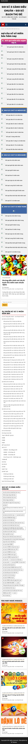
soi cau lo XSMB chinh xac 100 (10, 549)
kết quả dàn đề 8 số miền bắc (15, 94)
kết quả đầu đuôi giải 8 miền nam (14, 190)
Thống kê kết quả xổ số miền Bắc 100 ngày (13, 585)
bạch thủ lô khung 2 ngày (8, 481)
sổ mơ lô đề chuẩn (6, 277)
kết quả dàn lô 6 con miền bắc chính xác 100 (14, 367)
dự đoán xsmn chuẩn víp (8, 381)
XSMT (3, 442)
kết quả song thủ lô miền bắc (15, 59)
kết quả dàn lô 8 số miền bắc (14, 119)
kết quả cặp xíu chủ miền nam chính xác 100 (14, 391)
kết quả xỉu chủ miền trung (13, 216)
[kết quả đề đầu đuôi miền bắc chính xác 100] (14, 647)
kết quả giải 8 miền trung (12, 225)
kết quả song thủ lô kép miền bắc (16, 69)
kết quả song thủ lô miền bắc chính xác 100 (14, 323)
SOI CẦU (4, 462)
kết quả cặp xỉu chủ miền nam (13, 180)
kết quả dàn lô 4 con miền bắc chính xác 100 (14, 364)
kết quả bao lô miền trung (12, 229)
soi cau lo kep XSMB (8, 544)
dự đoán (5, 505)
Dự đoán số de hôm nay (8, 515)
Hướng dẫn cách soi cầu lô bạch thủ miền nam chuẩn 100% (13, 282)
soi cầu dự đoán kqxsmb (9, 564)
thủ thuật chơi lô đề (6, 433)
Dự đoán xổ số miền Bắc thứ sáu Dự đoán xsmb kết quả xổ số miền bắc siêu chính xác (13, 528)
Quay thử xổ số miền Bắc (9, 541)
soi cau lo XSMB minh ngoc (9, 554)
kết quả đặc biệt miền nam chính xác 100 (13, 393)
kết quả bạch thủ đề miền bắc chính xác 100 (14, 339)
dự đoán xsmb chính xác (8, 319)
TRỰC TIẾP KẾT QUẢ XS (8, 435)
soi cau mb (5, 559)
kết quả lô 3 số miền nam (12, 200)
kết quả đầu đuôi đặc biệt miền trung (16, 247)
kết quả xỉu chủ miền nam (12, 160)
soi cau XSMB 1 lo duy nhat (18, 562)
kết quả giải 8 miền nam (12, 170)
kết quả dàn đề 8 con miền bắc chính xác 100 (14, 352)
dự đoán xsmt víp (6, 409)
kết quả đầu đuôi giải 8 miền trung (15, 243)
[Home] (3, 25)
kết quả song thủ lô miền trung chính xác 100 (14, 411)
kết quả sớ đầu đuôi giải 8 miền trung (12, 428)
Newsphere (22, 740)
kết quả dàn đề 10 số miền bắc (15, 99)
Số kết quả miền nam (9, 478)
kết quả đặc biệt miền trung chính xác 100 (14, 421)
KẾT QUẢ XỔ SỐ (6, 445)
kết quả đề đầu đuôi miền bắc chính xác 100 (14, 372)
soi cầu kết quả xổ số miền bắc (10, 572)
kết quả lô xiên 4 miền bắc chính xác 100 (13, 379)
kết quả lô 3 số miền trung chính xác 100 (13, 425)
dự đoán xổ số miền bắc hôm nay (11, 525)
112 (3, 705)
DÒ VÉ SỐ (4, 464)
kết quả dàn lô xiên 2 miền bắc (14, 123)
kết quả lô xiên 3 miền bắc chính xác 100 (13, 376)
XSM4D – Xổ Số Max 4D (9, 454)
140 (3, 671)
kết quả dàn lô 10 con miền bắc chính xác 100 (14, 362)
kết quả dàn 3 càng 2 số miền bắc (15, 141)
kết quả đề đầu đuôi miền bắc (14, 149)
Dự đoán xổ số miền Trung (9, 531)
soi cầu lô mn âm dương (8, 575)
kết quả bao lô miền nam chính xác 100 (13, 388)
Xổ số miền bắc (6, 595)
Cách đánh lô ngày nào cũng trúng (11, 502)
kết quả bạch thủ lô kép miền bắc (16, 64)
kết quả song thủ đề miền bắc (15, 79)
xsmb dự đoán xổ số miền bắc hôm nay (12, 590)
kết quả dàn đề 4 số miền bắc (15, 84)
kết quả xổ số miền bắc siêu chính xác (12, 536)
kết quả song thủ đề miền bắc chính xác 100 (14, 330)
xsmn (14, 593)
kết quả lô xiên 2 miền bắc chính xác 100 (13, 374)
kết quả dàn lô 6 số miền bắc (14, 115)
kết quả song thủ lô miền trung (14, 238)
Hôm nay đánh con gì (8, 534)
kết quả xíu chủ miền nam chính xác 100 (13, 386)
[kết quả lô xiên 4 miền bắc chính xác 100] (14, 714)
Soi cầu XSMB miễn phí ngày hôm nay (12, 580)
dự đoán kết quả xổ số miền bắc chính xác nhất (13, 508)
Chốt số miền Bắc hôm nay (9, 497)
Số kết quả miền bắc (8, 474)
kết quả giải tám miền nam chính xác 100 (13, 396)
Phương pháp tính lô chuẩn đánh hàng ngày (13, 539)
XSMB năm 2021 (7, 593)
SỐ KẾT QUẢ (5, 471)
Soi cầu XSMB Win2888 (8, 582)
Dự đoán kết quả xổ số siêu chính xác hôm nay (13, 512)
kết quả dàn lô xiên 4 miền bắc (14, 132)
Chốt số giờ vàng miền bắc (9, 495)
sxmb (18, 582)
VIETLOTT (4, 447)
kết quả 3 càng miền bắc (13, 136)
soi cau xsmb (6, 562)
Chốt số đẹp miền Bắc (8, 500)
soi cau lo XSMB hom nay (9, 552)
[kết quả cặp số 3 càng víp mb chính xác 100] (14, 680)
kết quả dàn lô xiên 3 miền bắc (14, 128)
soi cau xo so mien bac (15, 559)
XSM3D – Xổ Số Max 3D (9, 452)
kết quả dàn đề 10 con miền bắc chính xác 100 (15, 355)
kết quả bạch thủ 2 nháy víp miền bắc (12, 321)
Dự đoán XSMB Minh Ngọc (9, 517)
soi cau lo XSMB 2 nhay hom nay (11, 547)
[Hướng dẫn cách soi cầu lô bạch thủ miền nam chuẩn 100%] (14, 265)
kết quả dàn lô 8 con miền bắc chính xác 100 (14, 369)
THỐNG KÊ (4, 459)
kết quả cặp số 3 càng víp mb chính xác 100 (14, 360)
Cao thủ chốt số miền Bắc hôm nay (11, 492)
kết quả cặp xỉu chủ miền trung (14, 234)
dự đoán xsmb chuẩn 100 (8, 357)
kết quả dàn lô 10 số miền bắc (14, 145)
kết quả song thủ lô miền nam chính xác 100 (14, 384)
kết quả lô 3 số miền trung (12, 252)
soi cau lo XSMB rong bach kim (10, 557)
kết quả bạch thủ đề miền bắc (15, 74)
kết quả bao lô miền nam (12, 175)
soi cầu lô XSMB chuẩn (8, 577)
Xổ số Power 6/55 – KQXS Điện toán (12, 457)
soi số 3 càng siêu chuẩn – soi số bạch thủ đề (14, 10)
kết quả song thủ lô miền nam (13, 185)
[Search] (26, 24)
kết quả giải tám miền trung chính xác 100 (14, 423)
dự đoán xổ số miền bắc (8, 520)
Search (5, 305)
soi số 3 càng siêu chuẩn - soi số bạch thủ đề (13, 289)
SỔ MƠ (3, 466)
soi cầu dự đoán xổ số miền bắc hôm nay (12, 570)
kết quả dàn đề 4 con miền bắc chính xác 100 (14, 348)
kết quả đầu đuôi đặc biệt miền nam (15, 195)
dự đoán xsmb (20, 515)
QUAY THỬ (4, 469)
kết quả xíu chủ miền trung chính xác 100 (13, 413)
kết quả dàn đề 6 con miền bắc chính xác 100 (14, 350)
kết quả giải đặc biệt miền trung (14, 220)
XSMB (3, 437)
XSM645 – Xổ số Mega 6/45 (10, 450)
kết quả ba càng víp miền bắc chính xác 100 (14, 336)
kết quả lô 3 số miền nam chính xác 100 (13, 398)
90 (2, 604)
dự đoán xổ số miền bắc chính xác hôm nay (13, 522)
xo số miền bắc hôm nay (9, 588)
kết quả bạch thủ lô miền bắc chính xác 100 (14, 345)
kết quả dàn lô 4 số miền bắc (15, 104)
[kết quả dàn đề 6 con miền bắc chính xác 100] (14, 613)
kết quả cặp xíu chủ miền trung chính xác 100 (14, 418)
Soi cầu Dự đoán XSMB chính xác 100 (12, 567)
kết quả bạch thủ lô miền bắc (15, 47)
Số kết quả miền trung (9, 476)
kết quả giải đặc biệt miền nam (14, 165)
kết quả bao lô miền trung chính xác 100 (13, 416)
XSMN (3, 440)
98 (2, 638)
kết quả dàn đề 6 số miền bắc (15, 89)
